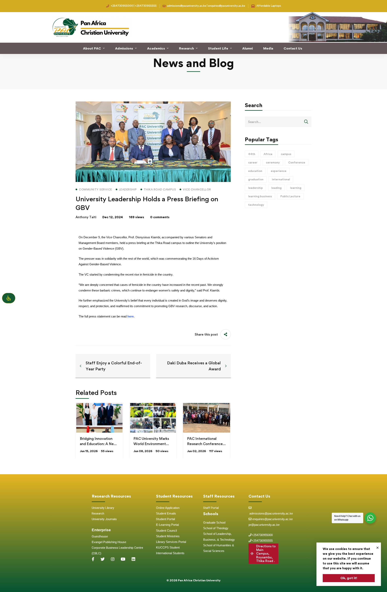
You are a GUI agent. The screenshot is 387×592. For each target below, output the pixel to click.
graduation (255, 179)
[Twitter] (102, 559)
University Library (103, 508)
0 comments (160, 217)
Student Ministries (168, 536)
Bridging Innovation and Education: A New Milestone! (98, 443)
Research (98, 513)
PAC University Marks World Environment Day (151, 443)
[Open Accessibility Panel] (8, 298)
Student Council (166, 530)
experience (278, 171)
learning (295, 187)
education (255, 171)
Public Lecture (290, 196)
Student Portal (165, 519)
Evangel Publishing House (109, 542)
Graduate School (214, 522)
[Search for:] (278, 122)
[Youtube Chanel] (123, 559)
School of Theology (215, 528)
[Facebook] (93, 559)
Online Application (167, 507)
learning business (260, 196)
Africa (268, 154)
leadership (255, 187)
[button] (263, 553)
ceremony (273, 162)
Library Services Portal (171, 541)
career (252, 162)
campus (286, 154)
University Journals (104, 519)
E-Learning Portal (167, 524)
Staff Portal (211, 508)
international (281, 179)
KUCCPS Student (168, 547)
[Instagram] (112, 559)
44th (251, 154)
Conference (296, 162)
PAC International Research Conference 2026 (205, 443)
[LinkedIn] (133, 559)
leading (276, 187)
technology (256, 204)
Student (161, 513)
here (130, 316)
